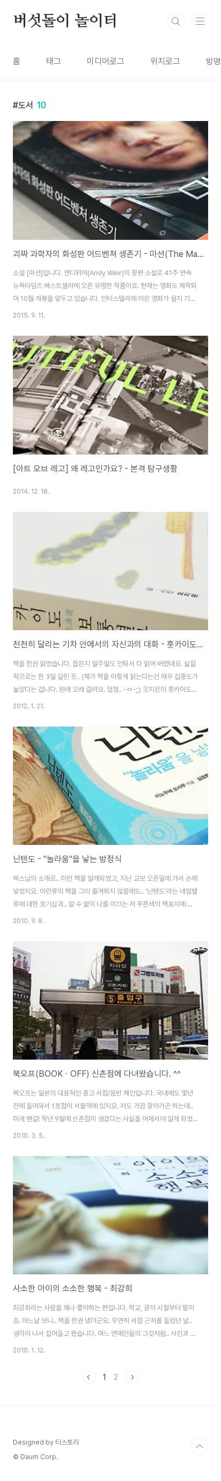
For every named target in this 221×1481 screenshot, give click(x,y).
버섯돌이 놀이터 (65, 21)
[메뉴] (200, 21)
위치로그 (165, 61)
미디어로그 (105, 61)
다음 (132, 1377)
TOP (199, 1446)
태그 (53, 61)
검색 (176, 21)
